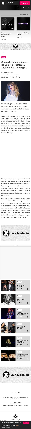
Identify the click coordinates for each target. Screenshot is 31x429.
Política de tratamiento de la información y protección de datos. (15, 397)
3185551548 (6, 405)
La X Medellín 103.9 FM (3, 3)
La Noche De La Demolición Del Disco (6, 34)
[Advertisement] (15, 262)
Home (4, 51)
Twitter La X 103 (21, 7)
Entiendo (26, 422)
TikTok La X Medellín (24, 7)
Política (11, 427)
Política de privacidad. (15, 398)
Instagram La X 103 (18, 7)
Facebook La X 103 (15, 7)
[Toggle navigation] (28, 7)
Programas (23, 14)
